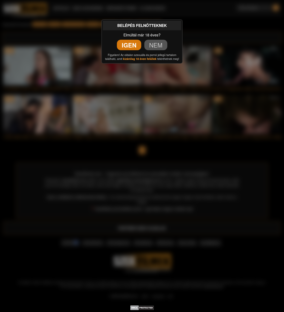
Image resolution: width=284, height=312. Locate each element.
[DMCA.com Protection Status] (142, 307)
